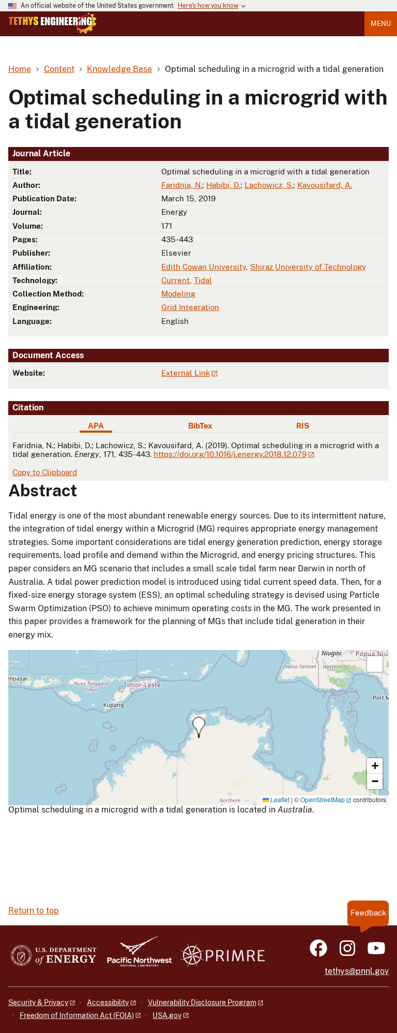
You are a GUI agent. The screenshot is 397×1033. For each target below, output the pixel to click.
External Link (185, 372)
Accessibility (108, 1002)
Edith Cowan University (203, 266)
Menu (381, 23)
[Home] (52, 23)
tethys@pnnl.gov (357, 971)
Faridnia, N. (181, 185)
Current (175, 280)
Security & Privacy (38, 1002)
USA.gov (166, 1015)
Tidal (203, 280)
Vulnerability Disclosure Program (202, 1002)
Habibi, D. (223, 185)
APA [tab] (96, 425)
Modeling (178, 293)
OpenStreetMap (322, 799)
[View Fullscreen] (375, 664)
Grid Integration (190, 307)
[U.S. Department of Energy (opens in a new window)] (53, 956)
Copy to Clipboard (44, 472)
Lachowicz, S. (269, 185)
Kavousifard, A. (324, 185)
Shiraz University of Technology (308, 266)
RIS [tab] (302, 425)
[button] (198, 727)
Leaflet (279, 799)
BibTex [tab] (200, 425)
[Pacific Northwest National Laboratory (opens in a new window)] (135, 956)
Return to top (33, 911)
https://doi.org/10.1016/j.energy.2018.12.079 (230, 454)
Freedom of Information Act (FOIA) (77, 1015)
